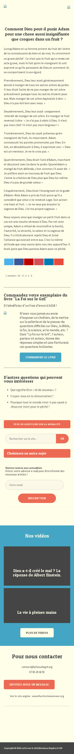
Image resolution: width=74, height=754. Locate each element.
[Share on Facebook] (19, 262)
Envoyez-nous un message (29, 684)
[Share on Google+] (29, 262)
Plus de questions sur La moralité (37, 424)
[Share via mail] (59, 262)
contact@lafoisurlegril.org (37, 667)
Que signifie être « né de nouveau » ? (33, 390)
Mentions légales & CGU (50, 748)
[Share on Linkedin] (49, 262)
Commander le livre (40, 357)
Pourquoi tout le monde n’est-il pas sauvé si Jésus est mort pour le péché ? (38, 404)
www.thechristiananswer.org (48, 696)
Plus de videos (37, 632)
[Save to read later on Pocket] (39, 262)
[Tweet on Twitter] (9, 262)
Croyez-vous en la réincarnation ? (32, 396)
